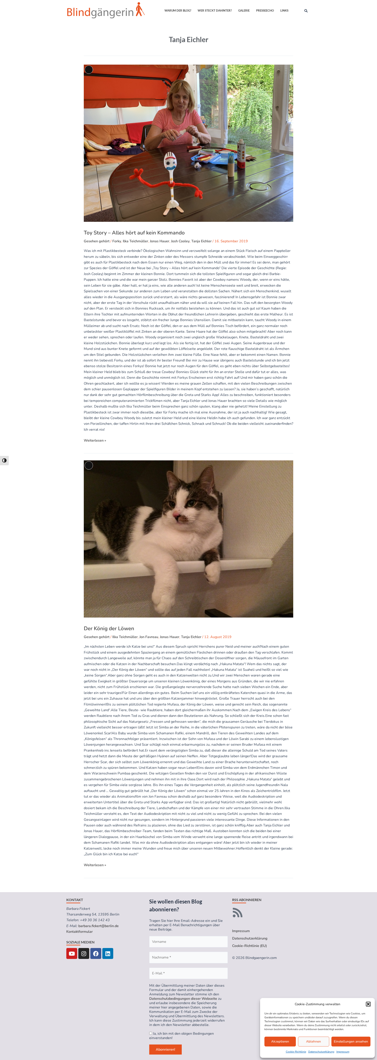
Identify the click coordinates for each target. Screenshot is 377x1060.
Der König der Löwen (109, 628)
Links (284, 10)
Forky (116, 241)
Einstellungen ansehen (351, 1041)
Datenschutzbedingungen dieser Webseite (183, 998)
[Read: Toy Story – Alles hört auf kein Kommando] (188, 220)
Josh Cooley (180, 241)
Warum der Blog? (178, 10)
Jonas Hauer (159, 241)
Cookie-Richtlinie (296, 1051)
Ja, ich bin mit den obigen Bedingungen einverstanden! (181, 1035)
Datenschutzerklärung (321, 1051)
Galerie (244, 10)
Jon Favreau (148, 637)
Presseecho (265, 10)
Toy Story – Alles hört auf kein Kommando (134, 232)
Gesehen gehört (97, 241)
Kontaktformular (79, 931)
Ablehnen (313, 1041)
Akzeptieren (280, 1041)
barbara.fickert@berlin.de (98, 926)
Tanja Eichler (201, 241)
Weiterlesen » (95, 440)
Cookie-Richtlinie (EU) (249, 945)
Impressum (342, 1051)
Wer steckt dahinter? (215, 10)
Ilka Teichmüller (135, 241)
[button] (368, 1004)
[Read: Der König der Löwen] (188, 616)
